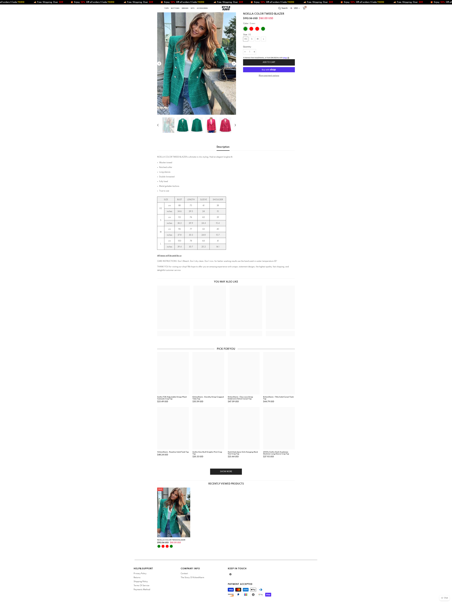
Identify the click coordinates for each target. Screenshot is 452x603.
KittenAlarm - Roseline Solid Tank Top (173, 452)
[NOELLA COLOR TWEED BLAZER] (173, 512)
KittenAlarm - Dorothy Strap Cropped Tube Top (208, 398)
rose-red (163, 546)
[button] (159, 64)
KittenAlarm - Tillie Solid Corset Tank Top (278, 398)
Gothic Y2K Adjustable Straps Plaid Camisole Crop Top (172, 398)
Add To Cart (269, 62)
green (159, 546)
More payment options (269, 76)
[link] (173, 332)
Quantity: (247, 47)
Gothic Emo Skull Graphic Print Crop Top (207, 453)
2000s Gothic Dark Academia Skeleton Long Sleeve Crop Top (276, 453)
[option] (196, 63)
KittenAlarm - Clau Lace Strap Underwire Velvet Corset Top (240, 398)
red (167, 546)
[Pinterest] (230, 574)
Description (223, 147)
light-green (171, 546)
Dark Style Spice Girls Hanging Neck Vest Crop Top (243, 453)
